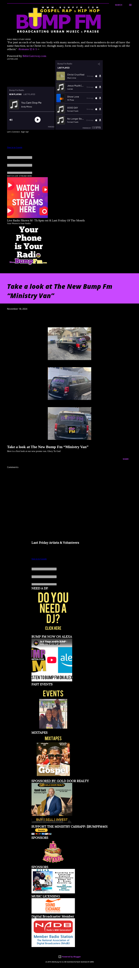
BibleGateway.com (34, 56)
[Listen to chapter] (38, 49)
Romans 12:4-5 (28, 49)
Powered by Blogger (71, 956)
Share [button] (126, 459)
